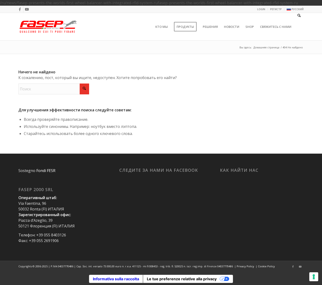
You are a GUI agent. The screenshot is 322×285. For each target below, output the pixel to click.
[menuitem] (261, 9)
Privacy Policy (245, 266)
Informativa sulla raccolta (116, 279)
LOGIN (261, 9)
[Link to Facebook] (19, 9)
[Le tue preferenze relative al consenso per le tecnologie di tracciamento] (313, 276)
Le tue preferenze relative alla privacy (182, 279)
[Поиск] (299, 26)
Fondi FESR (45, 170)
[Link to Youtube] (26, 9)
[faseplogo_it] (48, 26)
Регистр (276, 9)
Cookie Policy (266, 266)
